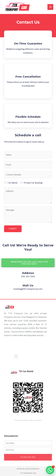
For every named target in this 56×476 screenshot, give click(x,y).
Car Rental (12, 182)
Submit (13, 229)
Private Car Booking (33, 182)
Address (28, 273)
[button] (16, 356)
